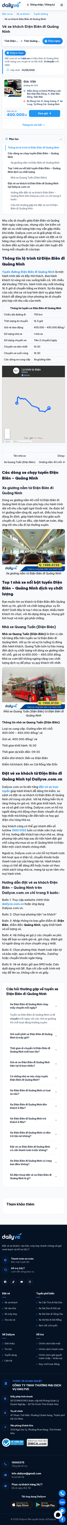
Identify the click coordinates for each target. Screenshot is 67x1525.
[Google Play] (45, 1504)
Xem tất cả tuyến (48, 1325)
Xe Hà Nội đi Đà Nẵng (50, 1319)
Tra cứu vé (9, 1319)
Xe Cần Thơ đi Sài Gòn (50, 1302)
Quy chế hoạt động (49, 1364)
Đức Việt (30, 81)
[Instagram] (30, 1282)
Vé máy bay (10, 1314)
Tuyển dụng (10, 1355)
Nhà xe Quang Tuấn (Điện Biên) (29, 177)
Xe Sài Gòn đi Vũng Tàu (51, 1314)
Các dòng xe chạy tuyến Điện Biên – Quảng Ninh (33, 155)
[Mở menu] (61, 5)
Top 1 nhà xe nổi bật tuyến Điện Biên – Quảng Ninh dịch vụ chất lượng (34, 170)
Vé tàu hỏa (10, 1308)
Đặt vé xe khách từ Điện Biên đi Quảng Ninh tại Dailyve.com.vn (33, 185)
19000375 (18, 1462)
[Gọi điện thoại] (62, 1493)
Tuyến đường (41, 14)
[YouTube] (22, 1282)
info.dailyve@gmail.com (26, 1473)
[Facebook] (5, 1282)
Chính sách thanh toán (51, 1349)
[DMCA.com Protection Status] (37, 1443)
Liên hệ (8, 1360)
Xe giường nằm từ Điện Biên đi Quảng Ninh (35, 162)
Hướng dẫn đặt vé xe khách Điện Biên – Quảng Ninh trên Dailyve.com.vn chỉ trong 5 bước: (36, 196)
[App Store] (21, 1504)
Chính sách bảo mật (49, 1343)
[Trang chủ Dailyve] (33, 1236)
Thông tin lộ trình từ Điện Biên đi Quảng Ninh (33, 147)
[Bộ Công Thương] (13, 1443)
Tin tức (8, 1349)
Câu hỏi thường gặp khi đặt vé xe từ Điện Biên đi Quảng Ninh (34, 207)
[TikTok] (13, 1282)
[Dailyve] (11, 5)
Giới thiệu (9, 1343)
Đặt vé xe (7, 14)
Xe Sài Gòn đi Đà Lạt (49, 1308)
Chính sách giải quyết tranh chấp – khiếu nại (50, 1357)
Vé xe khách (23, 14)
